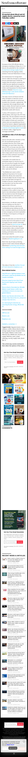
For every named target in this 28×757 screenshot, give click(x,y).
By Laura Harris (16, 602)
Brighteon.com (18, 267)
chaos (22, 327)
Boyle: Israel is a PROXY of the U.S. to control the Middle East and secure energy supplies (16, 560)
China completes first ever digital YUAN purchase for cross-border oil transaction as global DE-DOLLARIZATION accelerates (17, 591)
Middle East (13, 334)
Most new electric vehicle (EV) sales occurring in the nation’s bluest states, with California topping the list (17, 684)
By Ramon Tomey (16, 704)
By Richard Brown (16, 618)
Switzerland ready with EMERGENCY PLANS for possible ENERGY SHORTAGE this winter (16, 638)
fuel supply (5, 332)
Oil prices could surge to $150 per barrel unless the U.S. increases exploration (16, 616)
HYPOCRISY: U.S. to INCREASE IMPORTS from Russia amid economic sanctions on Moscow (15, 661)
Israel (16, 332)
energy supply (6, 331)
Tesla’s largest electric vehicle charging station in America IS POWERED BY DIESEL (15, 669)
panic (14, 336)
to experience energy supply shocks (12, 70)
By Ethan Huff (15, 595)
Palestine (9, 336)
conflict (10, 329)
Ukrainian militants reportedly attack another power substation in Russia (16, 701)
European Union (20, 331)
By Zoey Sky (15, 633)
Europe (13, 331)
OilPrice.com (5, 313)
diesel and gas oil (17, 224)
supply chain (16, 338)
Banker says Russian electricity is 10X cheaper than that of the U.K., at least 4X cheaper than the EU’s (17, 630)
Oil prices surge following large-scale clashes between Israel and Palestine (13, 91)
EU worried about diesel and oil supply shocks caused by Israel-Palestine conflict (16, 567)
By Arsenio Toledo (16, 570)
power (18, 336)
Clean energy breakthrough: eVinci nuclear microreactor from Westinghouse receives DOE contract (16, 575)
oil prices (20, 334)
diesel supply (20, 329)
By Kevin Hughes (16, 641)
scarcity (10, 338)
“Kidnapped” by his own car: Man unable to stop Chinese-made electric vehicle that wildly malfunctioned (16, 646)
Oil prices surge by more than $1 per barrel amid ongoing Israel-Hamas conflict (12, 282)
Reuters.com (5, 316)
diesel (14, 329)
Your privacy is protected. (8, 366)
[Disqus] (14, 449)
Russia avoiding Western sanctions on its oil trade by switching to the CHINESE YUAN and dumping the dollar (16, 693)
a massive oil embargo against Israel (12, 128)
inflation (11, 332)
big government (15, 327)
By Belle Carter (16, 562)
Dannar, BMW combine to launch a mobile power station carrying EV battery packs (16, 623)
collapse (4, 329)
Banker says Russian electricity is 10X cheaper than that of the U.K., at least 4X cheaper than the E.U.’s (14, 297)
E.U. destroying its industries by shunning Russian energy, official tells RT (13, 304)
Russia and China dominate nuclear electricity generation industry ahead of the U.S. (16, 676)
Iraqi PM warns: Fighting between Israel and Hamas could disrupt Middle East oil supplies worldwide (13, 275)
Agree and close (12, 748)
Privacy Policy (10, 744)
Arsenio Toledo (12, 20)
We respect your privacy (20, 732)
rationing (4, 338)
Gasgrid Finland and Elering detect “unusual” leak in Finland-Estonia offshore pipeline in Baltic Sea (16, 654)
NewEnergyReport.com (15, 238)
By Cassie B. (15, 579)
